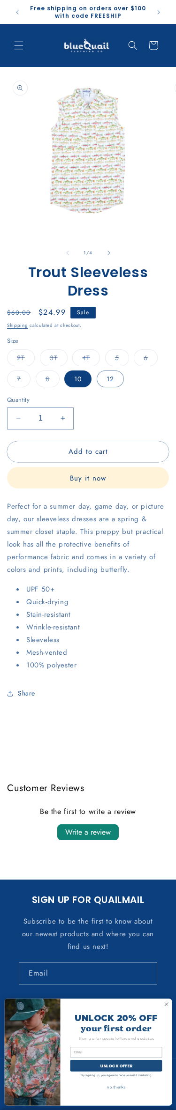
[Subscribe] (146, 973)
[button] (18, 45)
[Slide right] (109, 253)
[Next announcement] (158, 12)
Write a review (88, 832)
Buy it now (88, 478)
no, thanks (116, 1088)
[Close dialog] (166, 1004)
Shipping (17, 325)
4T (91, 359)
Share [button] (26, 693)
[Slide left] (67, 253)
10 (78, 379)
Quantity (18, 399)
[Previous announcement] (17, 12)
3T (59, 359)
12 (110, 379)
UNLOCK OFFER (116, 1066)
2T (26, 359)
